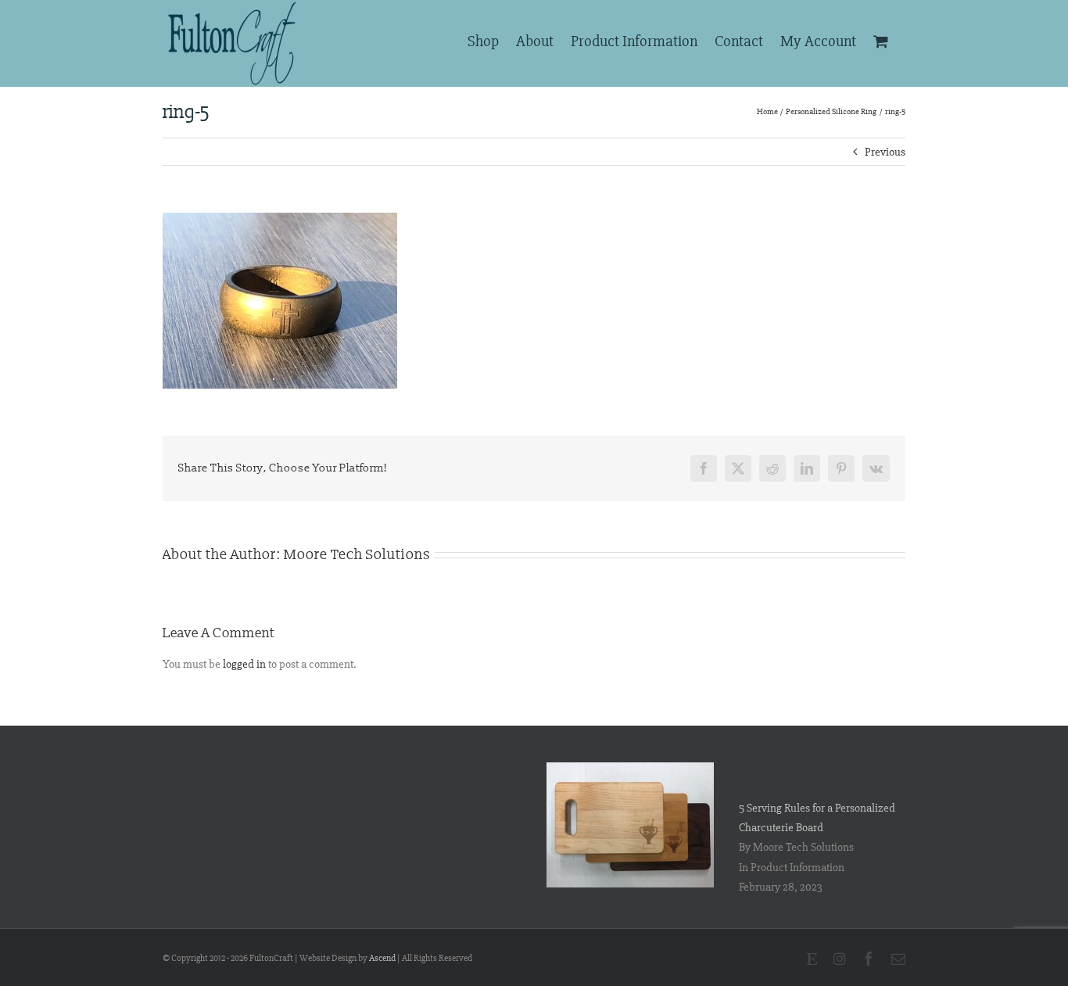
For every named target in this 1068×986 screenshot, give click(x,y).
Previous (885, 152)
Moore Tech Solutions (357, 555)
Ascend (382, 958)
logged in (244, 664)
